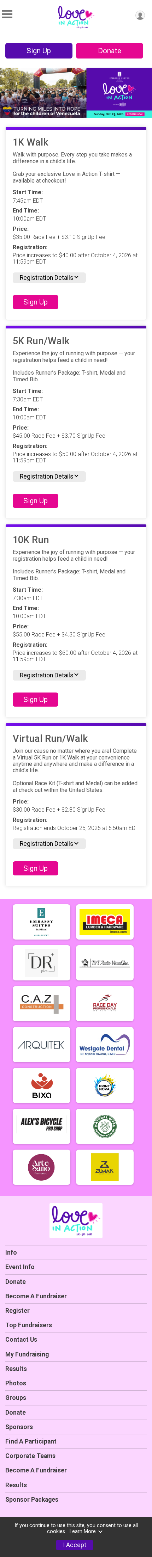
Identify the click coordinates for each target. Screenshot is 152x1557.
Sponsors (19, 1426)
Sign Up (39, 51)
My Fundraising (27, 1354)
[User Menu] (140, 15)
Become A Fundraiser (36, 1296)
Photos (15, 1383)
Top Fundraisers (28, 1325)
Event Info (20, 1266)
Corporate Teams (30, 1455)
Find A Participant (31, 1441)
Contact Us (21, 1339)
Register (17, 1310)
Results (16, 1368)
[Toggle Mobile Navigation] (7, 14)
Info (11, 1252)
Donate (109, 51)
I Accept (74, 1545)
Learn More (83, 1531)
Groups (15, 1397)
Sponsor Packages (31, 1499)
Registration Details (47, 277)
